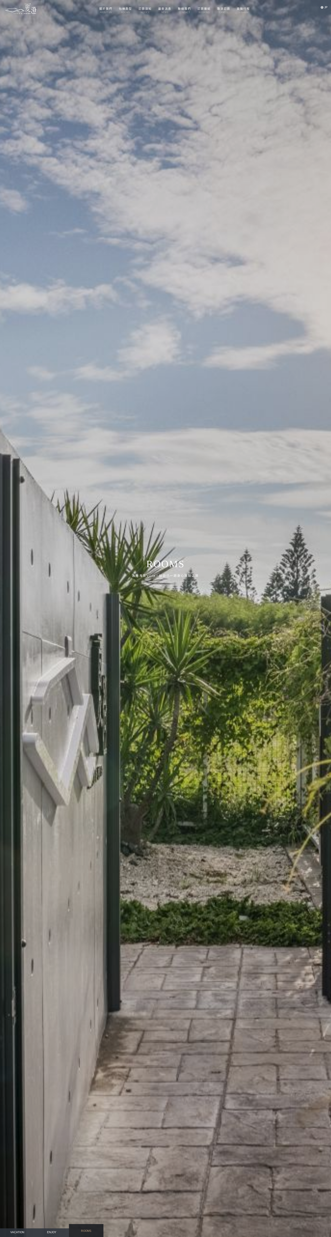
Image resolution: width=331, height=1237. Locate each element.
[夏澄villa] (20, 8)
